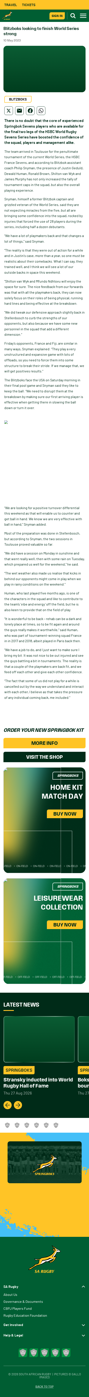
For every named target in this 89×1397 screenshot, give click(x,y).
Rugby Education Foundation (25, 1315)
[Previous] (7, 1105)
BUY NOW (64, 814)
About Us (10, 1295)
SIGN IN (57, 15)
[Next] (18, 1105)
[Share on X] (8, 110)
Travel (10, 5)
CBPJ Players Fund (17, 1308)
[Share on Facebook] (30, 110)
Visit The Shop (44, 757)
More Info (44, 743)
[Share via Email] (19, 110)
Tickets (28, 5)
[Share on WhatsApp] (41, 110)
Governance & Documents (23, 1301)
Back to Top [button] (44, 1386)
